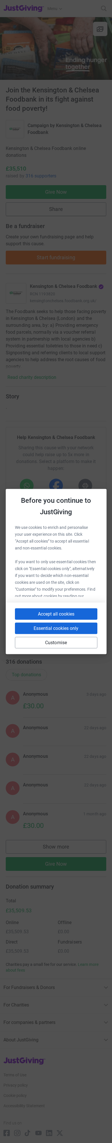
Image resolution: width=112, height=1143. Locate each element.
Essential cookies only (56, 628)
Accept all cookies (56, 614)
